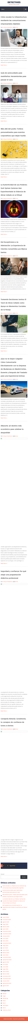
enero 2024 (5, 940)
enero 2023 (5, 955)
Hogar (4, 996)
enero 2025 (5, 929)
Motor (4, 1000)
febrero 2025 (6, 926)
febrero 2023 (6, 952)
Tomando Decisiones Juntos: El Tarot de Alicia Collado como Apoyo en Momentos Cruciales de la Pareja (13, 304)
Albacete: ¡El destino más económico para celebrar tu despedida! (12, 429)
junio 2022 (5, 966)
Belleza (4, 993)
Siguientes (12, 865)
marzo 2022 (6, 971)
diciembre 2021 (7, 976)
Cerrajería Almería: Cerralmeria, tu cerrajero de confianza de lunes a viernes (13, 722)
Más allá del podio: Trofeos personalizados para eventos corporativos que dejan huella (13, 132)
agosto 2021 (6, 985)
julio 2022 (5, 964)
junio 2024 (5, 938)
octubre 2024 (6, 936)
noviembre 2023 (7, 943)
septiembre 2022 (7, 959)
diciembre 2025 (7, 919)
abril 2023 (5, 948)
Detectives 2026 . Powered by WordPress (14, 1019)
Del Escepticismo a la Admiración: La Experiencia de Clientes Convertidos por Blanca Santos (14, 247)
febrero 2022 (6, 974)
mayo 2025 (5, 924)
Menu (2, 9)
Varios (16, 27)
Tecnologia (5, 1005)
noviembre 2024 (7, 933)
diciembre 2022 (7, 957)
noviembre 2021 (7, 978)
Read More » (4, 65)
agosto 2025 (6, 922)
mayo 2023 (5, 945)
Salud (4, 1003)
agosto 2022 (6, 962)
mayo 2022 (5, 969)
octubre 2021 (6, 981)
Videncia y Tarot (7, 1010)
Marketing (5, 998)
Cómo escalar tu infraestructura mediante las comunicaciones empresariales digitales (14, 20)
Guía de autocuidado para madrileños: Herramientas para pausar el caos (13, 76)
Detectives (14, 2)
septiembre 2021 (7, 983)
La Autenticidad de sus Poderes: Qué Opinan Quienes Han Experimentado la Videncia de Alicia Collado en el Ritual (14, 190)
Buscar (2, 874)
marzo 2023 (6, 950)
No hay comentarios (7, 27)
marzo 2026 (6, 917)
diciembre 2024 (7, 931)
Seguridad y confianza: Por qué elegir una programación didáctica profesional (13, 575)
